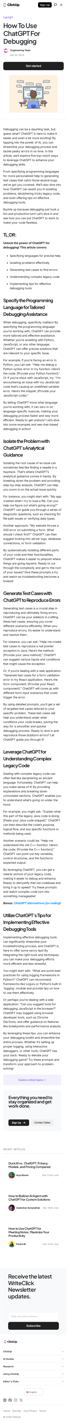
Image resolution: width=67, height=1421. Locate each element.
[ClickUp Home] (10, 1342)
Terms (42, 1410)
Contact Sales (42, 1122)
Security (16, 1410)
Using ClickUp (11, 1374)
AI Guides (8, 1358)
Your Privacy (30, 1410)
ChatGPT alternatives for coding (37, 903)
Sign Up (45, 5)
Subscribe (33, 1325)
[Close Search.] (55, 5)
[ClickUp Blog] (11, 5)
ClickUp (7, 1351)
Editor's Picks (11, 1381)
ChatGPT (8, 17)
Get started (33, 66)
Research (8, 1366)
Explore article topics (31, 1079)
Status (6, 1410)
